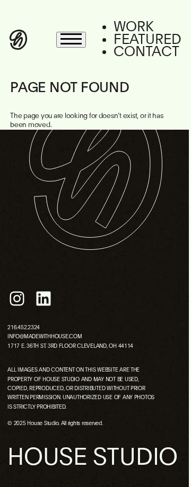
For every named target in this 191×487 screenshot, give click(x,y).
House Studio (92, 458)
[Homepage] (18, 40)
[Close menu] (174, 21)
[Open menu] (71, 40)
